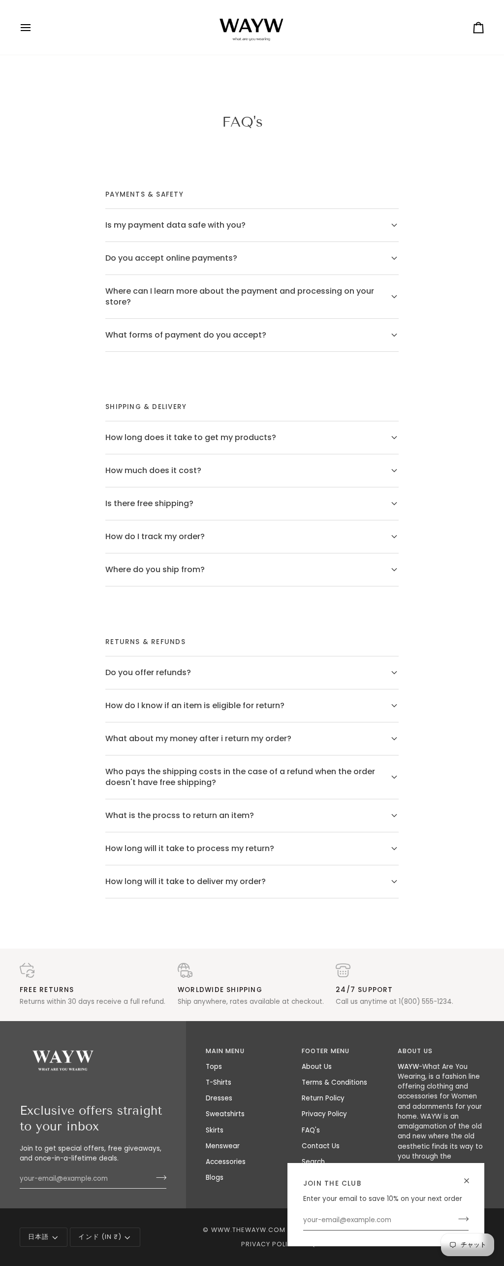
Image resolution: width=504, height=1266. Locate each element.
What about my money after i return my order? (198, 738)
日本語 (38, 1236)
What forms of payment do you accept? (185, 335)
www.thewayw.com (248, 1230)
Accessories (226, 1161)
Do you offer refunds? (148, 672)
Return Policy (323, 1098)
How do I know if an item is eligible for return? (194, 705)
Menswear (223, 1146)
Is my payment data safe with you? (175, 225)
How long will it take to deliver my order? (185, 881)
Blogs (214, 1177)
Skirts (214, 1130)
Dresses (219, 1098)
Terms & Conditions (334, 1082)
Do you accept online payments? (171, 258)
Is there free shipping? (149, 503)
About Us (317, 1066)
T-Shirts (218, 1082)
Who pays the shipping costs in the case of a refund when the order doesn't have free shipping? (240, 777)
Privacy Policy (324, 1114)
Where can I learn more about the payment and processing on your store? (239, 296)
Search (313, 1161)
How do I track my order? (155, 536)
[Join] (460, 1219)
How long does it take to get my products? (190, 437)
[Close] (470, 1180)
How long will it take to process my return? (189, 848)
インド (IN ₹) (99, 1236)
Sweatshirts (225, 1114)
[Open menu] (34, 27)
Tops (214, 1066)
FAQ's (311, 1130)
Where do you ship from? (155, 569)
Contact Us (321, 1146)
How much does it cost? (153, 470)
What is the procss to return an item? (179, 815)
